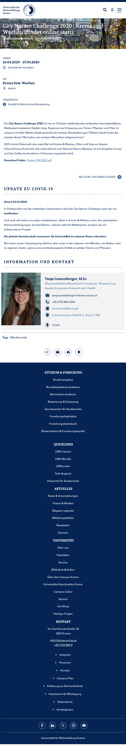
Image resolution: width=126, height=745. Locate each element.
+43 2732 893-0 (63, 645)
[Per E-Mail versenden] (57, 352)
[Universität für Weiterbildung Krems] (21, 9)
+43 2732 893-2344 (63, 302)
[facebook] (42, 725)
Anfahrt (12, 88)
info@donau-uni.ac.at (63, 640)
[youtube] (84, 725)
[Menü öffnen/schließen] (119, 10)
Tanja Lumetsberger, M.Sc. (66, 279)
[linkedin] (52, 725)
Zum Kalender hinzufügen (21, 67)
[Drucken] (68, 352)
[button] (83, 325)
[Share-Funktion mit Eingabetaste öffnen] (47, 352)
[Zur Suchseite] (105, 10)
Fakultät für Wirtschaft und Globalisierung (29, 104)
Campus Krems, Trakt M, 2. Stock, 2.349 (76, 315)
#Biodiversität (18, 337)
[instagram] (73, 725)
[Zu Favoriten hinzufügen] (78, 352)
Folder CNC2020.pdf (39, 160)
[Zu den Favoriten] (112, 10)
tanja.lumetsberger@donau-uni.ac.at (74, 295)
